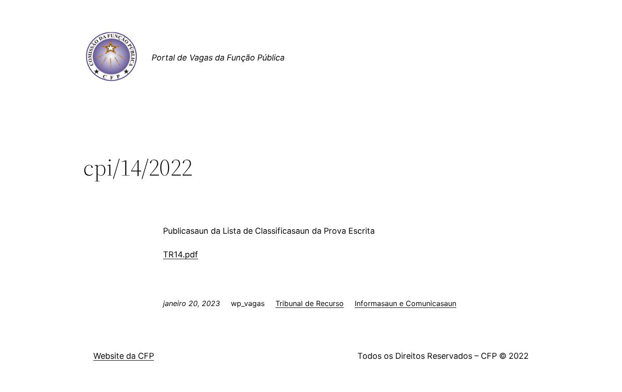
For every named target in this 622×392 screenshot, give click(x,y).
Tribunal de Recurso (309, 303)
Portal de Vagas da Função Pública (218, 57)
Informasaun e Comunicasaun (405, 303)
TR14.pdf (180, 254)
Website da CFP (123, 356)
